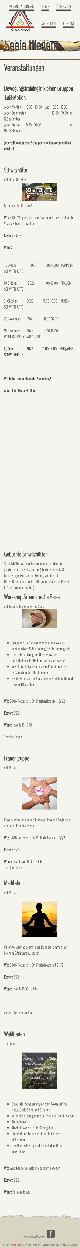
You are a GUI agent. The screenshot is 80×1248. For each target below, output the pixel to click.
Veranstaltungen (21, 7)
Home (45, 7)
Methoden (48, 23)
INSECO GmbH (16, 1245)
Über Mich (63, 7)
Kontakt (68, 23)
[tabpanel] (40, 46)
